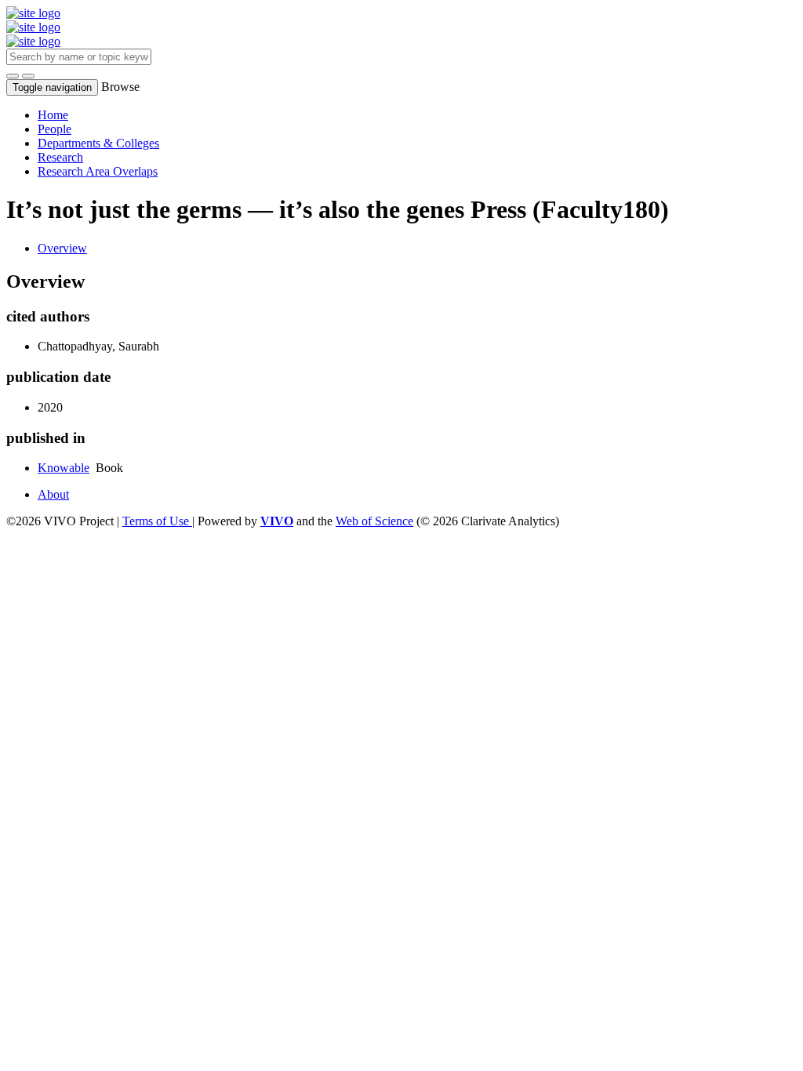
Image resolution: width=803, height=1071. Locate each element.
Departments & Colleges (98, 143)
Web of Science (374, 521)
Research (60, 157)
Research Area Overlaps (98, 171)
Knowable (63, 467)
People (54, 129)
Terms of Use (157, 521)
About (53, 494)
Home (53, 115)
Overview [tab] (62, 248)
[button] (12, 76)
